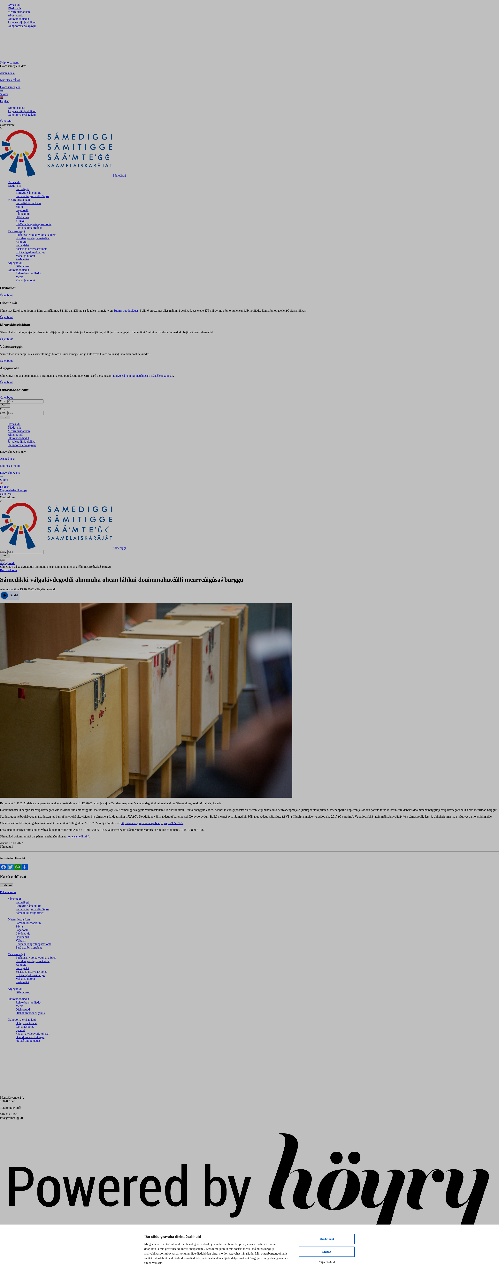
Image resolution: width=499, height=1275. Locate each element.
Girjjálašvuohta (25, 1026)
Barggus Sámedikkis (28, 192)
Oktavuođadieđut (18, 18)
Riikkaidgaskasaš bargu (30, 252)
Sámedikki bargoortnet (29, 912)
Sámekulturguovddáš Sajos (32, 196)
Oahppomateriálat (26, 1023)
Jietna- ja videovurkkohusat (32, 1033)
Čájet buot (6, 295)
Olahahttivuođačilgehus (30, 1013)
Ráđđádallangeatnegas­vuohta (33, 224)
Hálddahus (22, 217)
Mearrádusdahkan (19, 11)
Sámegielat (22, 245)
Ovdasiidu (14, 4)
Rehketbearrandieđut (28, 273)
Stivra (19, 206)
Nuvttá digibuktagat (28, 1040)
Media (19, 277)
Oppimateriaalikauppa (13, 490)
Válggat (20, 220)
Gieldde (327, 1251)
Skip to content (9, 62)
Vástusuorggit (16, 231)
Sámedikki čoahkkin (28, 203)
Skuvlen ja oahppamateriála (33, 238)
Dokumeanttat (16, 107)
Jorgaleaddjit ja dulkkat (22, 22)
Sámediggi (22, 189)
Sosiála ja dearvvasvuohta (31, 248)
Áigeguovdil (15, 15)
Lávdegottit (23, 213)
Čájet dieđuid (327, 1262)
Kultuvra (21, 241)
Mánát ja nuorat (25, 255)
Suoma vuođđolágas (125, 310)
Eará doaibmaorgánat (29, 227)
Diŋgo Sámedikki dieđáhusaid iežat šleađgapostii (143, 375)
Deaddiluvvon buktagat (30, 1037)
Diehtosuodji (23, 1009)
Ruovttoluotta (8, 570)
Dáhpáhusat (23, 266)
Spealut (20, 1030)
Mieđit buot (326, 1239)
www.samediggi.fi (78, 836)
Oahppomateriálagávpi (22, 25)
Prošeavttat (22, 259)
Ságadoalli (22, 210)
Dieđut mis (14, 8)
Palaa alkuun (8, 892)
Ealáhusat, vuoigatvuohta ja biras (36, 234)
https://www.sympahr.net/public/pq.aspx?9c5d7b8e (152, 823)
